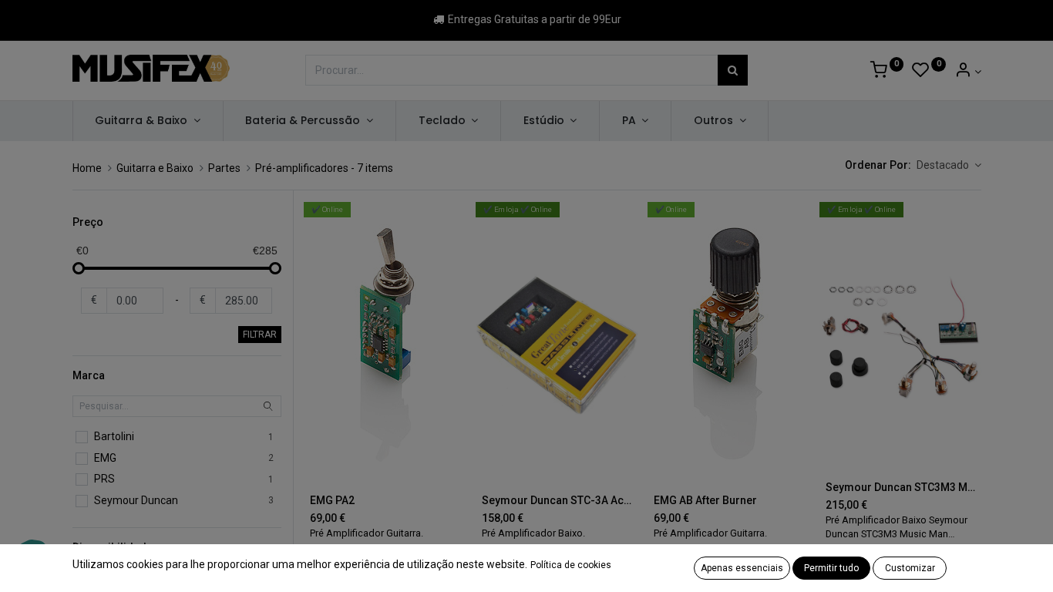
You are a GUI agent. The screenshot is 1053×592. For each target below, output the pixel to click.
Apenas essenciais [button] (742, 568)
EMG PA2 (332, 500)
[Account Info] (967, 72)
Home (87, 168)
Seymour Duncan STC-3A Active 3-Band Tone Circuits (557, 500)
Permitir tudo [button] (831, 568)
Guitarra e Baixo (154, 168)
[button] (949, 165)
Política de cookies (570, 565)
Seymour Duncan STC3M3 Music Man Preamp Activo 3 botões (901, 487)
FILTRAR (260, 334)
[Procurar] (733, 70)
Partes (224, 168)
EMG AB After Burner (705, 500)
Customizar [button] (910, 568)
